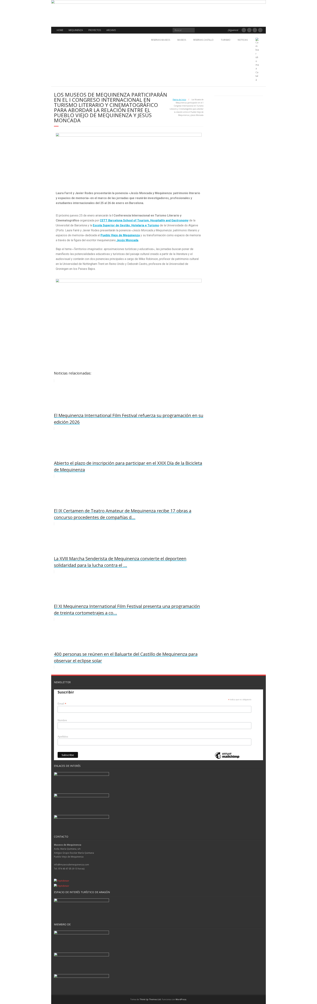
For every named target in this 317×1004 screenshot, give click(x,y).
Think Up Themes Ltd (150, 999)
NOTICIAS (243, 39)
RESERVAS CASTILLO (203, 39)
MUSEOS (181, 39)
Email (62, 703)
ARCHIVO (111, 30)
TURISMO (225, 39)
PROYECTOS (94, 30)
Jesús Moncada (127, 240)
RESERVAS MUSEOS (160, 39)
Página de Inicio (179, 99)
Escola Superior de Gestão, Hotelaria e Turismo (126, 225)
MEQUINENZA (76, 30)
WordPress (181, 999)
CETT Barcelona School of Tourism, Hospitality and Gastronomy (144, 220)
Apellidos (63, 736)
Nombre (62, 720)
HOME (60, 30)
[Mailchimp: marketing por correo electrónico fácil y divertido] (227, 758)
